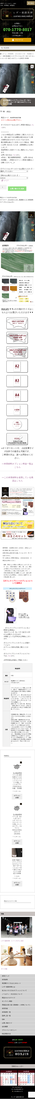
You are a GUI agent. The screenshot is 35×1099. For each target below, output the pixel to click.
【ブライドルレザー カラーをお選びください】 (16, 169)
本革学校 (5, 1008)
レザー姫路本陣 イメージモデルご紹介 (12, 941)
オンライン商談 (7, 1001)
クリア (6, 180)
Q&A (3, 1019)
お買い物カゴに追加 (17, 189)
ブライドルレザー (8, 202)
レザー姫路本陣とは (8, 987)
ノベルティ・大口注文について (12, 994)
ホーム (4, 54)
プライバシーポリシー (9, 1030)
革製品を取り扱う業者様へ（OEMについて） (16, 1005)
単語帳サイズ (23, 200)
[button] (32, 66)
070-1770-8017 (17, 29)
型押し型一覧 (6, 1016)
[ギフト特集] (16, 955)
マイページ (19, 40)
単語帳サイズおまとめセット (11, 983)
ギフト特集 (4, 969)
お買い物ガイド (7, 1023)
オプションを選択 (17, 796)
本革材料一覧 (6, 1012)
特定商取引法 (6, 1034)
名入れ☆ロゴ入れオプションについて (14, 990)
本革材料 (10, 54)
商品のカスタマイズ (8, 998)
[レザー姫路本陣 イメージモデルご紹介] (16, 927)
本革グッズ (5, 976)
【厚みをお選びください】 (9, 175)
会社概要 (5, 1026)
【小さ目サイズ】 (20, 54)
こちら (14, 155)
